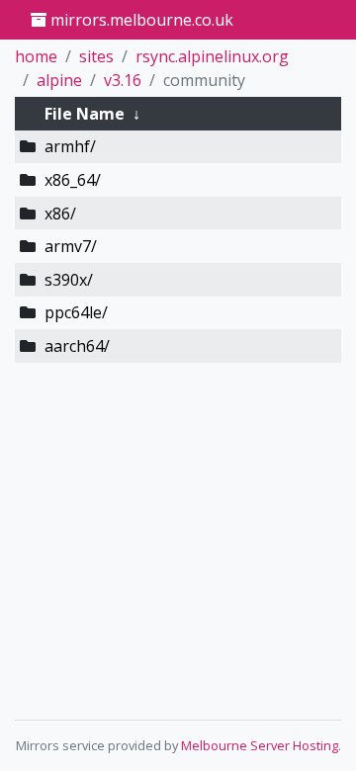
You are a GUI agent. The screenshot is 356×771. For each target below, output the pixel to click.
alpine (59, 80)
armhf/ (70, 146)
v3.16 (122, 80)
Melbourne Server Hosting (259, 745)
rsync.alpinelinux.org (212, 56)
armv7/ (70, 246)
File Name (84, 114)
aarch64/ (77, 346)
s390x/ (68, 280)
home (36, 56)
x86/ (60, 213)
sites (96, 56)
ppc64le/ (76, 312)
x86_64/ (72, 180)
